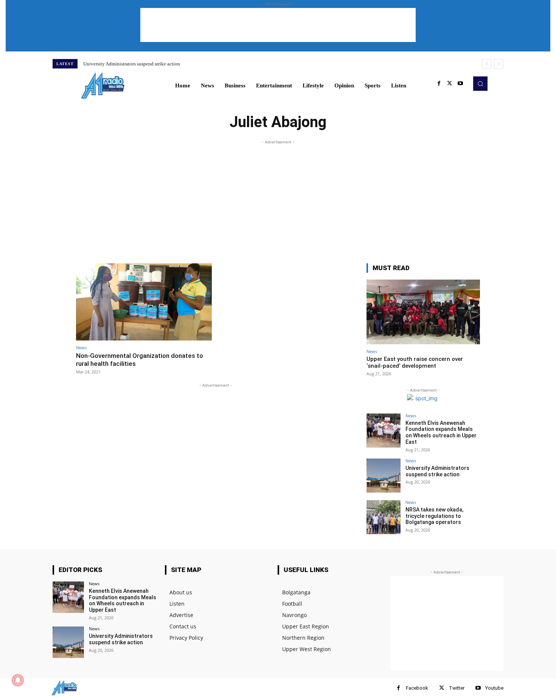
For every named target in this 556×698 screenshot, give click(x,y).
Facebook (417, 688)
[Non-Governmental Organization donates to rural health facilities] (144, 302)
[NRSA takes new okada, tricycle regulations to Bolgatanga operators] (384, 517)
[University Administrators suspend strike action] (384, 476)
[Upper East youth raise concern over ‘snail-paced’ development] (423, 312)
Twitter (456, 688)
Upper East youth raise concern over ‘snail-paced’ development (415, 362)
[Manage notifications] (18, 680)
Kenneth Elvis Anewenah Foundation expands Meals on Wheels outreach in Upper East (441, 432)
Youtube (494, 688)
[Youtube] (460, 83)
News (81, 347)
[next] (498, 63)
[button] (480, 83)
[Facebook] (439, 83)
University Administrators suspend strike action (131, 64)
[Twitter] (449, 83)
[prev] (486, 63)
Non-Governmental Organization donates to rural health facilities (139, 359)
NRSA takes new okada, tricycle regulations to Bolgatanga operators (434, 516)
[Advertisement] (278, 25)
